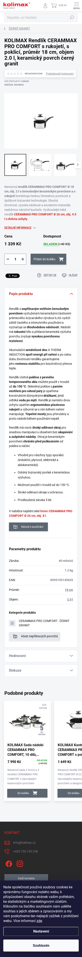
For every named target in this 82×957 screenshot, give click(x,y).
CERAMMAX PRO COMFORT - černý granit (44, 623)
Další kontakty (26, 878)
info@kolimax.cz (24, 842)
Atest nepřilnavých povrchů (39, 636)
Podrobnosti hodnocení (60, 73)
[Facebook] (8, 863)
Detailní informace (17, 227)
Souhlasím (41, 945)
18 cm (69, 590)
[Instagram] (19, 863)
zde (39, 921)
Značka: (14, 85)
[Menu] (76, 5)
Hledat (72, 17)
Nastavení (41, 931)
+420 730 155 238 (25, 851)
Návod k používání (32, 526)
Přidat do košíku (44, 259)
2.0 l (70, 599)
